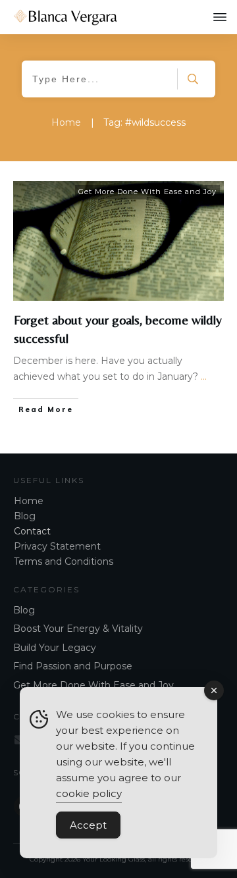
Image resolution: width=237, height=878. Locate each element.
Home (28, 501)
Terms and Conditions (63, 561)
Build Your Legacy (54, 648)
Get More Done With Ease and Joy (147, 191)
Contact (32, 531)
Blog (25, 516)
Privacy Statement (57, 546)
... (204, 376)
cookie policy (89, 793)
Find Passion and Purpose (72, 666)
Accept (88, 825)
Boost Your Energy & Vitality (78, 628)
